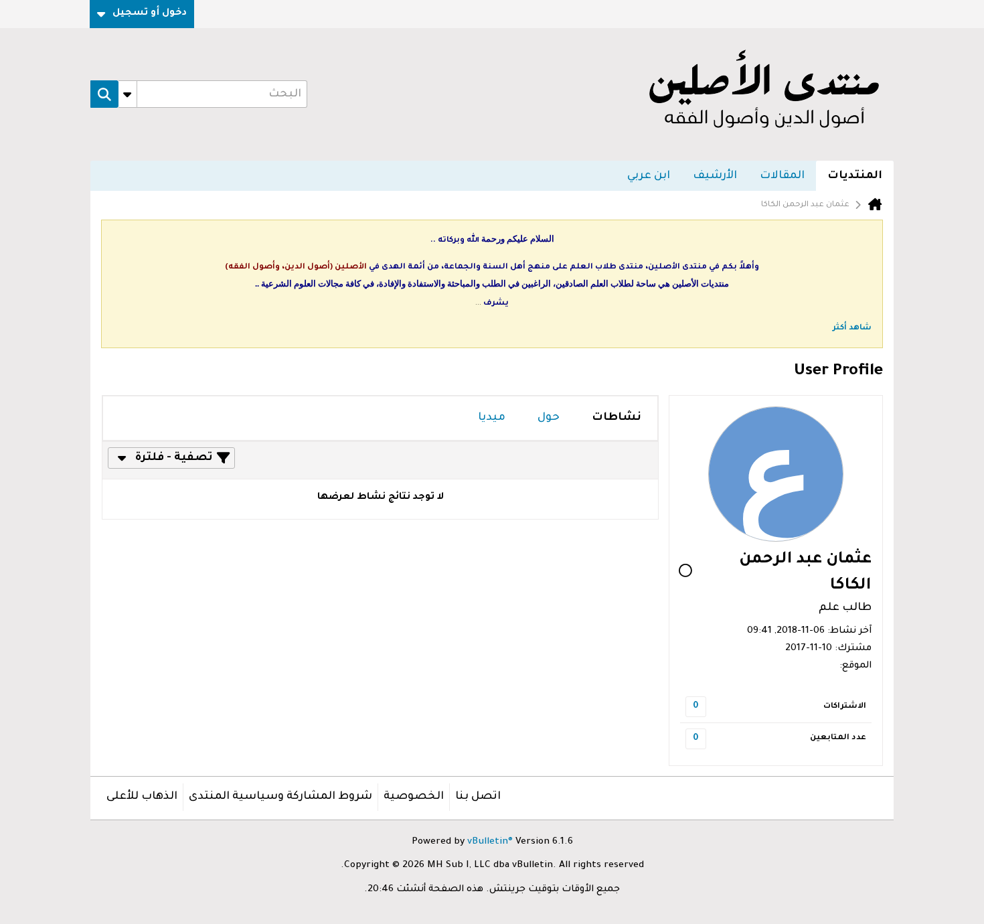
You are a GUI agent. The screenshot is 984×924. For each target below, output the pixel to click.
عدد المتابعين (838, 738)
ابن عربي (648, 176)
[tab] (616, 418)
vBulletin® (490, 842)
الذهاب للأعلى (141, 797)
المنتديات (854, 176)
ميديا (491, 418)
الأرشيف (715, 176)
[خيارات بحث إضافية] (127, 94)
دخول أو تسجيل (149, 13)
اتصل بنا (478, 797)
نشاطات (616, 418)
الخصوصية (414, 797)
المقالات (782, 176)
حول (549, 418)
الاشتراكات (844, 706)
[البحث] (104, 94)
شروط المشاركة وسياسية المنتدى (280, 797)
